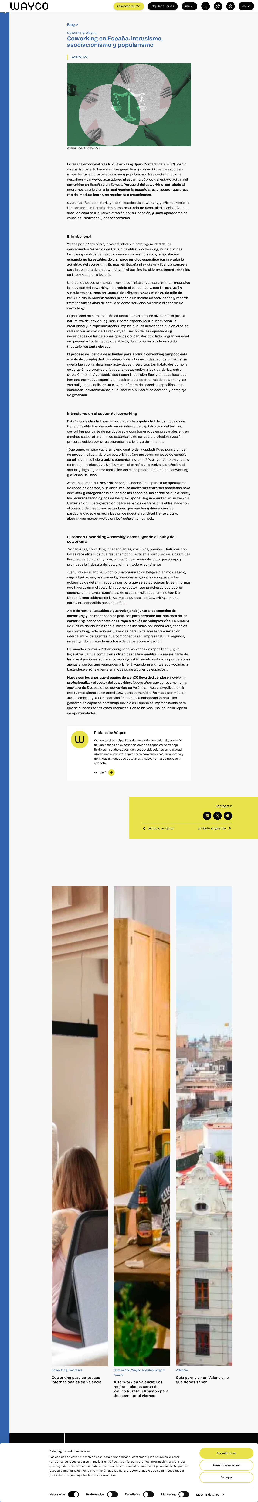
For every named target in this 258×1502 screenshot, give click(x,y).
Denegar (226, 1477)
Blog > (72, 24)
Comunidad (122, 1370)
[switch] (112, 1494)
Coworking (75, 33)
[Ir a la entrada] (80, 1126)
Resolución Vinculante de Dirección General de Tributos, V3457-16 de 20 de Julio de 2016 (124, 293)
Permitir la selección (226, 1465)
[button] (207, 816)
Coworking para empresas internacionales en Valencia (76, 1379)
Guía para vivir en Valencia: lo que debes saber (202, 1379)
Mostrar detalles (207, 1494)
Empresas (75, 1370)
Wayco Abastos (142, 1370)
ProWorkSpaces (110, 483)
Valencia (182, 1370)
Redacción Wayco (110, 732)
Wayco (91, 33)
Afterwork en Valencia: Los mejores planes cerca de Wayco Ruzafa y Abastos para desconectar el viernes (141, 1389)
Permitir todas (226, 1453)
